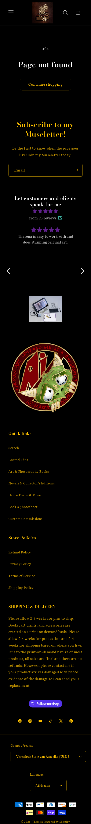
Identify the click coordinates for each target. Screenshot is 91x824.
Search (13, 447)
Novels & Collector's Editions (31, 482)
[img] (45, 211)
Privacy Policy (19, 563)
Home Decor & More (24, 494)
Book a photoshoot (23, 506)
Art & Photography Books (28, 471)
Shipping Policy (21, 587)
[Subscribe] (76, 170)
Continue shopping (45, 84)
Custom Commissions (25, 518)
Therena (37, 821)
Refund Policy (19, 551)
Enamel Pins (18, 459)
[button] (11, 13)
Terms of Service (21, 575)
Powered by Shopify (57, 821)
